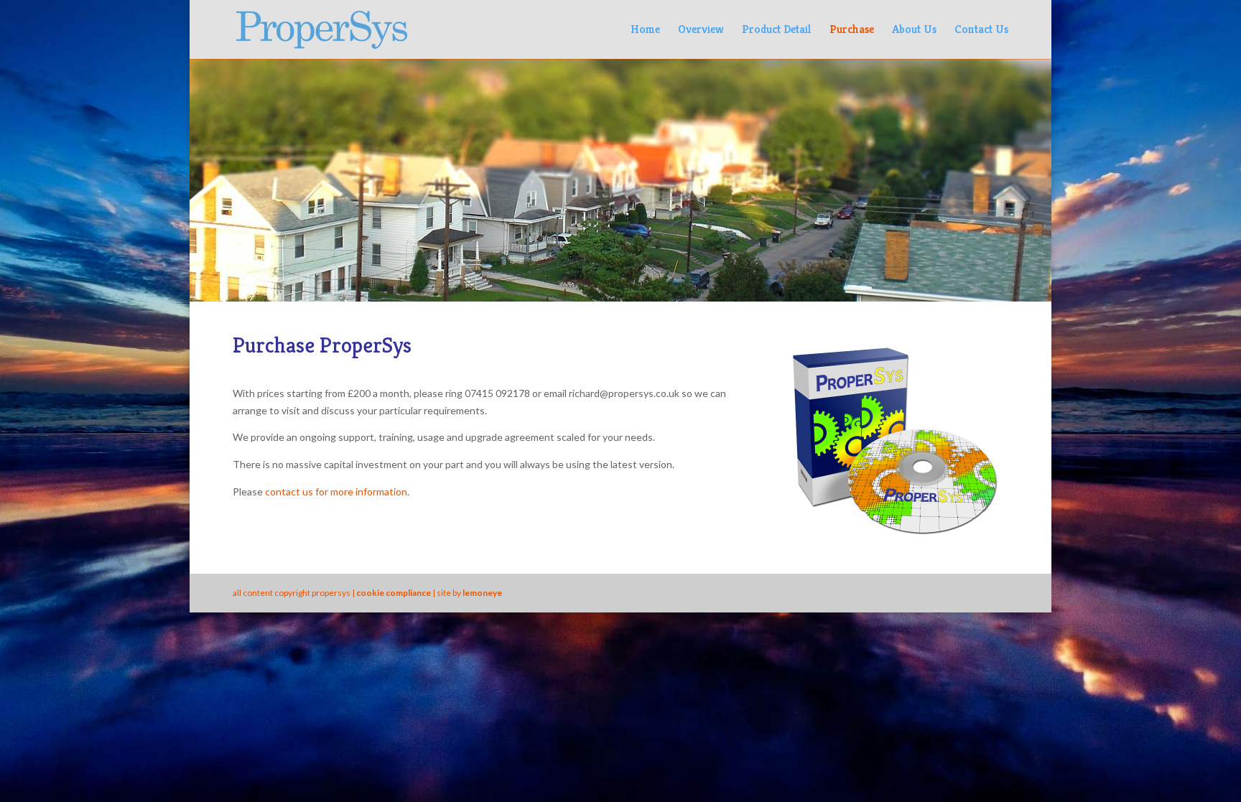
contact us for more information (336, 491)
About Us (914, 30)
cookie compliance (393, 592)
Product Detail (777, 30)
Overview (701, 30)
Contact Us (981, 30)
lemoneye (482, 592)
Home (645, 30)
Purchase (851, 30)
